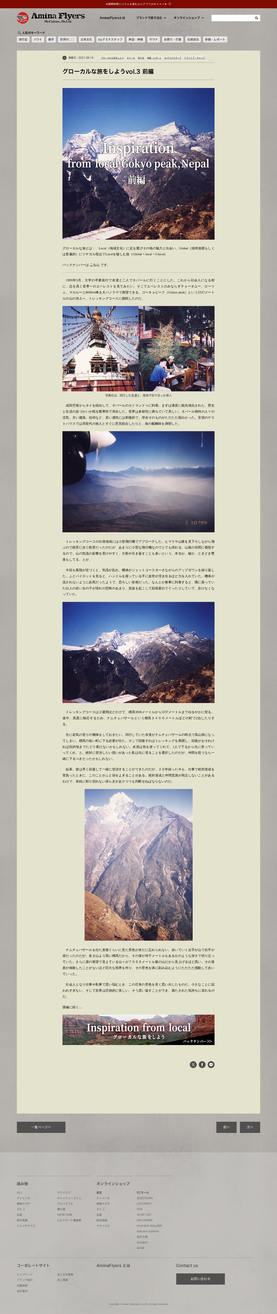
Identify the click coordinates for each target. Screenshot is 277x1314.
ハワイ (38, 39)
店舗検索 (22, 1285)
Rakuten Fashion (148, 1231)
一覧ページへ (41, 1127)
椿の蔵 (61, 1209)
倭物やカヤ (23, 1203)
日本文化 (86, 39)
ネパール (131, 58)
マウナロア (64, 1192)
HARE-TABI (64, 1214)
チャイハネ (23, 1198)
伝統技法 (193, 39)
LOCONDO (144, 1203)
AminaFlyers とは (113, 1265)
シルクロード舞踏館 (69, 1220)
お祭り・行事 (172, 39)
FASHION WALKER (149, 1226)
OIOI (139, 1209)
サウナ (153, 39)
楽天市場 (142, 1237)
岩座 (19, 1214)
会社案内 (22, 1291)
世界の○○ (67, 39)
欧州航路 (22, 1220)
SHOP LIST (144, 1214)
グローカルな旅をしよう (112, 58)
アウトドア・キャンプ (194, 58)
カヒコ (21, 1209)
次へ (250, 1127)
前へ (226, 1127)
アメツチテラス (26, 1226)
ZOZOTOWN (145, 1198)
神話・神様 (136, 39)
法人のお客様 (65, 1274)
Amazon (142, 1242)
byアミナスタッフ (110, 39)
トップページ (25, 1274)
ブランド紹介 (25, 1280)
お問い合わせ (200, 1278)
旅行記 (23, 39)
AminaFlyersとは (112, 17)
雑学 (51, 39)
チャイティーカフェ (69, 1198)
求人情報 (62, 1280)
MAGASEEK (145, 1220)
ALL (19, 1192)
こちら (95, 264)
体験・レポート (215, 39)
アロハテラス (65, 1203)
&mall (140, 1248)
